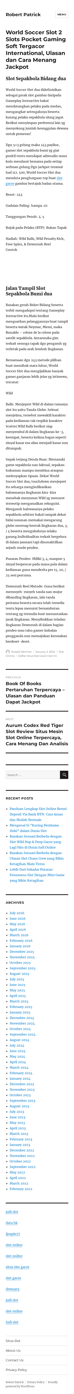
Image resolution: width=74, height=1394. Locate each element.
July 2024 (17, 1045)
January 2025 (20, 1012)
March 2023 (19, 1134)
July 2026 (17, 913)
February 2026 (21, 941)
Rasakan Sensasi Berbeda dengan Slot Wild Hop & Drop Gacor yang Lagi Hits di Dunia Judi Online (36, 841)
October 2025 (20, 963)
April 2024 (18, 1062)
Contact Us (14, 1360)
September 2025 (23, 968)
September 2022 (23, 1167)
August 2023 (19, 1106)
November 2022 (22, 1156)
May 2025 (17, 990)
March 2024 (19, 1067)
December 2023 (22, 1084)
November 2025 (22, 957)
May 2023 (17, 1123)
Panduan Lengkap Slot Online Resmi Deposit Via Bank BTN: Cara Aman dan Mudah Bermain (38, 814)
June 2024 (17, 1051)
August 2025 (19, 974)
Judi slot (12, 1322)
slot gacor (13, 1278)
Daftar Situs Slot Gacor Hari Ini (37, 655)
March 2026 (19, 935)
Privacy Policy (16, 1370)
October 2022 (20, 1161)
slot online (14, 1245)
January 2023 (20, 1145)
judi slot (12, 1212)
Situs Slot (13, 1341)
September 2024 (23, 1034)
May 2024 (17, 1056)
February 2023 (21, 1139)
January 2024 (20, 1078)
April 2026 (18, 930)
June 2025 (17, 985)
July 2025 (17, 979)
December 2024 (22, 1018)
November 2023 (22, 1090)
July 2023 (17, 1112)
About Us (13, 1350)
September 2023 (22, 1101)
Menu (61, 14)
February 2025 (21, 1007)
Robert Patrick (23, 14)
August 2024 (19, 1040)
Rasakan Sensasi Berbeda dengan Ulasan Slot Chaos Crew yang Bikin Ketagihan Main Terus (37, 858)
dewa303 (12, 1289)
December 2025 (22, 952)
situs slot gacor (17, 1267)
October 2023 (20, 1095)
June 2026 (18, 918)
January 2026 (20, 946)
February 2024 (21, 1073)
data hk (12, 1223)
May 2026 (17, 924)
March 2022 (19, 1183)
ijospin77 (13, 1234)
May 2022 (17, 1172)
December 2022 (22, 1150)
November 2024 (22, 1023)
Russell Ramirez (21, 651)
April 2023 (18, 1128)
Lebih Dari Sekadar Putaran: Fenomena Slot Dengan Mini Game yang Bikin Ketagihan (37, 874)
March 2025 (19, 1001)
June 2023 (17, 1117)
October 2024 (20, 1029)
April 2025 (18, 996)
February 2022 (21, 1189)
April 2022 (18, 1178)
